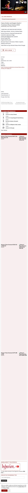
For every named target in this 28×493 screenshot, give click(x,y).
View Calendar (4, 130)
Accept (4, 490)
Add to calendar (8, 50)
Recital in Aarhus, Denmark (12, 121)
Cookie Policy (21, 486)
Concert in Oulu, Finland (11, 114)
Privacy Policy (6, 487)
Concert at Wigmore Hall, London (13, 124)
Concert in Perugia (10, 128)
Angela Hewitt (7, 7)
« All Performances (6, 16)
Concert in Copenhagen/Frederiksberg (14, 117)
